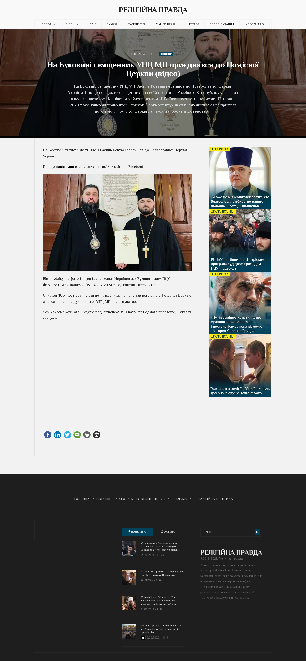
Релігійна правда (153, 9)
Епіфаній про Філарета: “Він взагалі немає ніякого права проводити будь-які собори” (159, 600)
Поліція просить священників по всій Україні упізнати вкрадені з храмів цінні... (161, 629)
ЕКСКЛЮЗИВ (136, 24)
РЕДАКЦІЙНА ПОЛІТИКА (213, 498)
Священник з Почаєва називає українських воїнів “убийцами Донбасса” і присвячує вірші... (160, 546)
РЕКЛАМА (179, 498)
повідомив (65, 167)
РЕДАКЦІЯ (104, 498)
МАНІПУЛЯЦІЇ (165, 24)
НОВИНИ (72, 24)
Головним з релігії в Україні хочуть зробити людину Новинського (162, 573)
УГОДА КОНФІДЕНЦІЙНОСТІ (142, 498)
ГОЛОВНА (49, 24)
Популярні (138, 531)
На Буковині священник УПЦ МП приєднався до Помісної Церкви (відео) (153, 69)
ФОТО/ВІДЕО (254, 24)
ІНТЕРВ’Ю (192, 24)
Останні (169, 531)
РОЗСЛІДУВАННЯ (222, 24)
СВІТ (93, 24)
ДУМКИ (112, 24)
